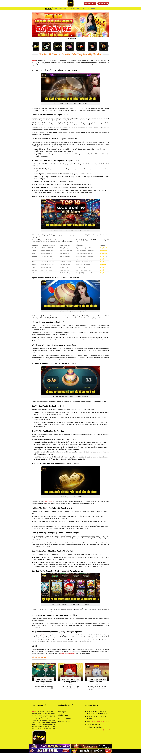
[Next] (105, 24)
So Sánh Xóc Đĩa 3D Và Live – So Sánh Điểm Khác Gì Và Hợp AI (97, 679)
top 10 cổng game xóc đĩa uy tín (77, 62)
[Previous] (35, 24)
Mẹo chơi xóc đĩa (60, 8)
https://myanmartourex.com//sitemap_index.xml (101, 728)
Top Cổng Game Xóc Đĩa (76, 8)
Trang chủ (48, 8)
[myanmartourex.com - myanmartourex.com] (70, 3)
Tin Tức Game (91, 8)
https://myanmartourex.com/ (67, 652)
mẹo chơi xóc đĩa (48, 500)
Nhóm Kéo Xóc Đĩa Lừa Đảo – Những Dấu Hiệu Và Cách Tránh (70, 679)
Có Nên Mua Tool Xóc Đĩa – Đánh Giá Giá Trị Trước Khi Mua (44, 679)
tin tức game (44, 633)
